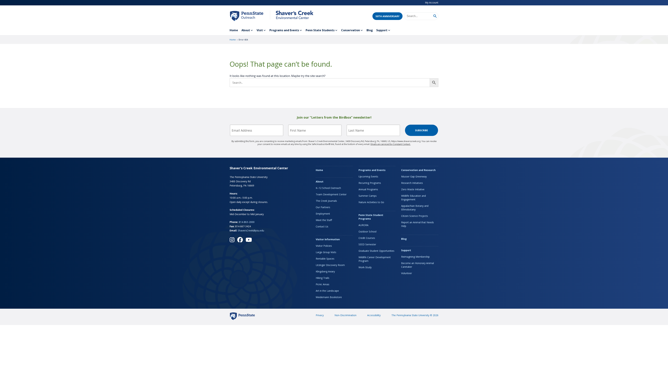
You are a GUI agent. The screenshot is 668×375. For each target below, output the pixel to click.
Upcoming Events (368, 176)
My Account (431, 2)
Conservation (350, 30)
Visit (260, 30)
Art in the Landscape (327, 290)
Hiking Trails (322, 278)
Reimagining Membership (415, 256)
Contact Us (322, 226)
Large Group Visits (326, 252)
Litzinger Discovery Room (330, 265)
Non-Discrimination (345, 315)
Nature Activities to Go (371, 202)
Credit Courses (367, 238)
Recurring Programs (370, 183)
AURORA (363, 225)
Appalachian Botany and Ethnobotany (414, 207)
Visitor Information (328, 239)
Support (381, 30)
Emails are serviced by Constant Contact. (391, 144)
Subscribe (421, 130)
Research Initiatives (412, 183)
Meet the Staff (324, 220)
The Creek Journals (326, 200)
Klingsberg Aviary (325, 271)
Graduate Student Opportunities (376, 250)
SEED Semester (367, 244)
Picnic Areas (322, 284)
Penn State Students (320, 30)
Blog (370, 30)
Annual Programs (368, 189)
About (245, 30)
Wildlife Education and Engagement (413, 197)
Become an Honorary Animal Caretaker (417, 264)
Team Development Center (331, 194)
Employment (323, 213)
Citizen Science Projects (414, 216)
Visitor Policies (324, 245)
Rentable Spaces (325, 258)
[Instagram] (232, 240)
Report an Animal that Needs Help (417, 224)
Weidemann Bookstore (329, 297)
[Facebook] (240, 240)
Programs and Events (284, 30)
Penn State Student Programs (371, 216)
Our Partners (323, 207)
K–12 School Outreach (328, 188)
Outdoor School (367, 231)
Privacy (320, 315)
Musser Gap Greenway (414, 176)
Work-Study (365, 267)
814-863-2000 (247, 222)
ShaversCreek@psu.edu (251, 230)
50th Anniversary (387, 16)
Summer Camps (368, 195)
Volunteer (406, 273)
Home (234, 30)
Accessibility (374, 315)
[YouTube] (249, 240)
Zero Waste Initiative (412, 189)
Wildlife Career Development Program (375, 259)
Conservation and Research (418, 170)
